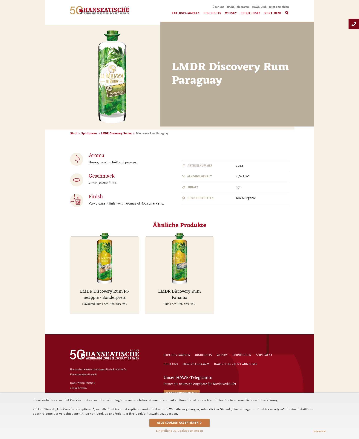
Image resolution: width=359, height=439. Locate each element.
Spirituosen (251, 13)
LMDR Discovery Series (116, 133)
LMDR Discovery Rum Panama (179, 295)
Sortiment (273, 13)
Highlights (212, 13)
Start (73, 133)
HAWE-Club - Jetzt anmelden (270, 7)
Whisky (231, 13)
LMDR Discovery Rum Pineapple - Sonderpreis (104, 295)
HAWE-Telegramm (238, 7)
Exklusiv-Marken (186, 13)
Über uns (218, 7)
